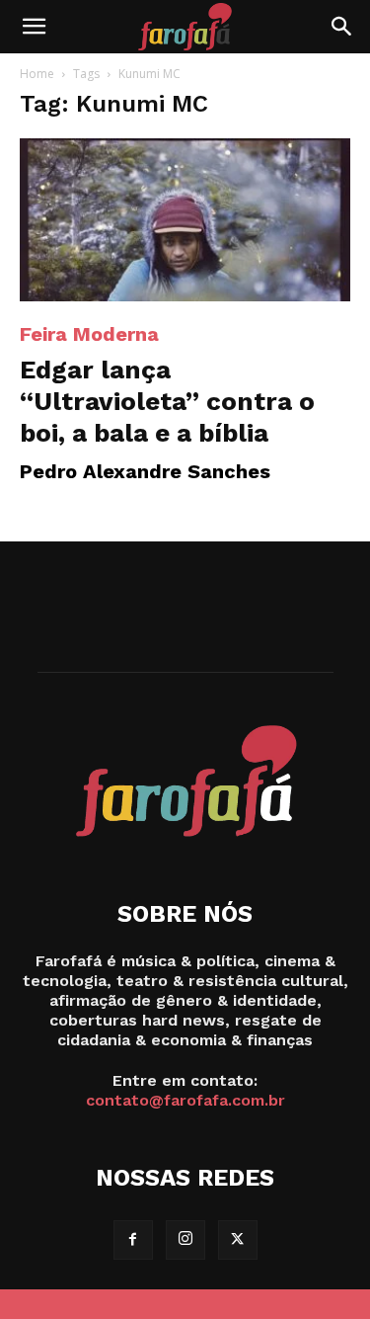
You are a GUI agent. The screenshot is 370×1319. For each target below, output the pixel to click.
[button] (33, 26)
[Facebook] (133, 1240)
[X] (238, 1240)
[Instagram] (185, 1240)
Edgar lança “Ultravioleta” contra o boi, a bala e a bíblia (167, 401)
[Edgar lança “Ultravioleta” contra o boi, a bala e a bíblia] (185, 219)
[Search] (342, 26)
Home (37, 73)
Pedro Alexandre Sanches (145, 471)
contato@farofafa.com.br (185, 1100)
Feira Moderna (89, 334)
